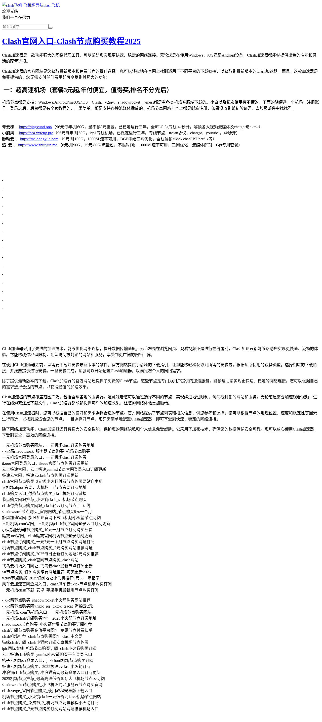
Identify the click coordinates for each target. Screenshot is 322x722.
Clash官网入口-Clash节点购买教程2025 (71, 41)
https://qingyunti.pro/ (35, 127)
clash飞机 (52, 5)
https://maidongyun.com (39, 139)
